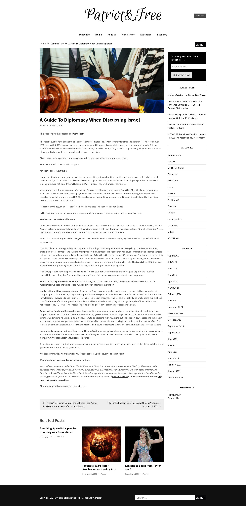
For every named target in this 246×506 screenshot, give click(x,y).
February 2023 (174, 364)
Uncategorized (175, 219)
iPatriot (42, 125)
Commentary (174, 154)
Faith (170, 187)
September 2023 (176, 326)
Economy (162, 34)
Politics (112, 34)
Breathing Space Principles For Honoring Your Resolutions (58, 430)
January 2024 (174, 300)
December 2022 (175, 377)
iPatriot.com (78, 133)
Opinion (172, 206)
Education (145, 34)
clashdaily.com (79, 386)
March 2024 (173, 287)
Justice (171, 193)
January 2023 (174, 371)
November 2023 (175, 313)
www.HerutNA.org (120, 376)
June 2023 (173, 339)
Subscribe (200, 15)
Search (200, 44)
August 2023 (174, 332)
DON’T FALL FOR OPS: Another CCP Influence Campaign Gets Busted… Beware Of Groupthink (185, 105)
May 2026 (172, 274)
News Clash (173, 199)
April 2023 (173, 351)
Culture (171, 161)
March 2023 (173, 358)
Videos (171, 231)
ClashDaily (60, 436)
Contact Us (173, 398)
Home (98, 34)
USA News (172, 225)
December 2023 (175, 307)
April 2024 (173, 281)
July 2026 (172, 262)
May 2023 (172, 345)
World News (128, 34)
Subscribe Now (181, 75)
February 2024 (174, 294)
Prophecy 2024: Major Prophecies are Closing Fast (99, 467)
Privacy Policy (174, 394)
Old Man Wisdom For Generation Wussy (187, 94)
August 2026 (174, 255)
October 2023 (174, 319)
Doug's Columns (176, 167)
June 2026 (173, 268)
